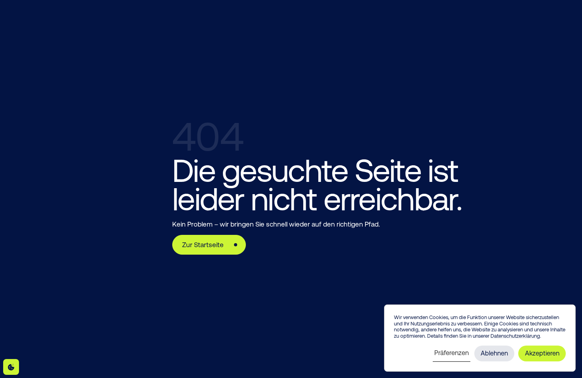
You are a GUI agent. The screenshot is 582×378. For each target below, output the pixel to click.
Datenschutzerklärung (515, 336)
